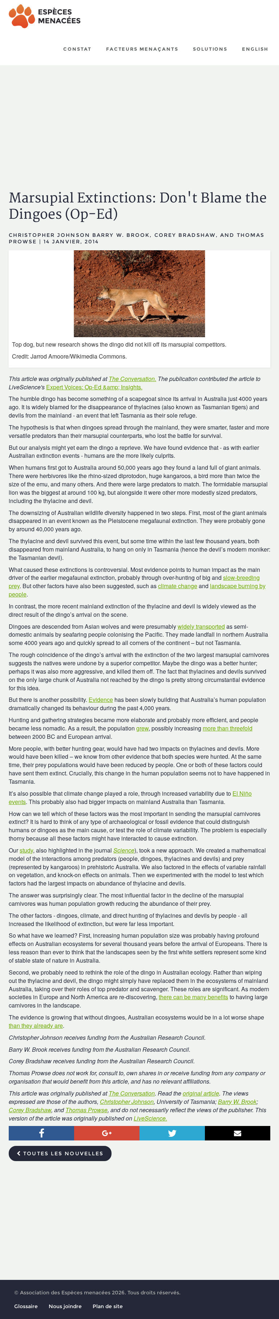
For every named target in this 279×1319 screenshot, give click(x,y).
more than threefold (227, 728)
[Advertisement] (139, 121)
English (255, 49)
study (26, 850)
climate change (177, 586)
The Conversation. (132, 378)
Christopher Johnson (127, 1101)
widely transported (201, 626)
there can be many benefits (193, 997)
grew (142, 728)
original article (201, 1093)
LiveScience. (150, 1118)
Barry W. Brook (237, 1101)
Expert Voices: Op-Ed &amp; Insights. (94, 387)
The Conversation (132, 1093)
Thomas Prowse (86, 1110)
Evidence (101, 699)
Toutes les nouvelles (62, 1153)
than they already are (36, 1025)
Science (123, 850)
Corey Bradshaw (30, 1110)
